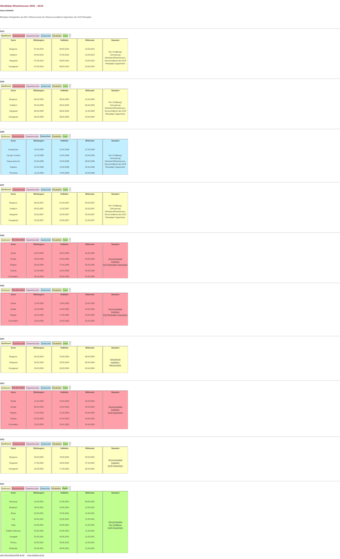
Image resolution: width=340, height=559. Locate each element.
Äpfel (65, 36)
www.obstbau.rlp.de (35, 555)
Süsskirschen (19, 36)
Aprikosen (5, 136)
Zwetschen (46, 36)
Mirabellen (57, 36)
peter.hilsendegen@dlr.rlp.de (12, 555)
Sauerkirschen (33, 36)
